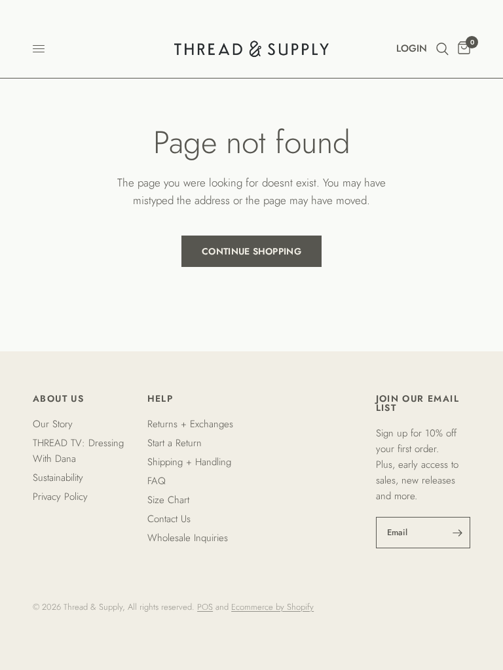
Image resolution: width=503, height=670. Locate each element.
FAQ (156, 481)
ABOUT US (58, 398)
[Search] (442, 49)
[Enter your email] (457, 532)
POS (205, 607)
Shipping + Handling (189, 462)
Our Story (53, 424)
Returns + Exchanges (190, 424)
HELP (160, 398)
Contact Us (169, 519)
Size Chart (168, 500)
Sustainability (58, 477)
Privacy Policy (60, 496)
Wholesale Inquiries (187, 538)
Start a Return (174, 443)
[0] (461, 49)
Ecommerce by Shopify (272, 607)
